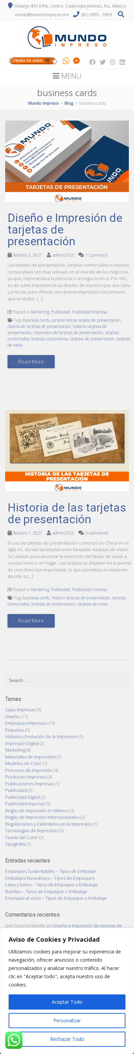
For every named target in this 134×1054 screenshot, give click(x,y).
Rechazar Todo (67, 1039)
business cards (36, 320)
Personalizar (67, 1020)
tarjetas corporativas (49, 339)
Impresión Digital (22, 743)
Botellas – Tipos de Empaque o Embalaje (46, 891)
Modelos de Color (23, 763)
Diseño (12, 716)
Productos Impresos (25, 777)
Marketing (40, 312)
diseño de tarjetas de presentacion (39, 326)
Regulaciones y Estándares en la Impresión (48, 824)
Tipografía (15, 844)
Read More (31, 361)
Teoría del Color (21, 837)
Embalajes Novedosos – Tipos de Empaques (49, 878)
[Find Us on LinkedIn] (120, 62)
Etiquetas (14, 730)
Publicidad (60, 312)
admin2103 (63, 255)
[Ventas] (33, 62)
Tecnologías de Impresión (31, 830)
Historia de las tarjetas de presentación (67, 513)
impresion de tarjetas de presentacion (68, 332)
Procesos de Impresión (29, 770)
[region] (67, 991)
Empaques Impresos (26, 723)
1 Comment (97, 255)
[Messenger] (76, 62)
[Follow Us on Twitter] (101, 62)
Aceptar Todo (67, 1002)
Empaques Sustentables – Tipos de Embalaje (50, 871)
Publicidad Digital (22, 797)
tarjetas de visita (93, 604)
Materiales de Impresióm (30, 757)
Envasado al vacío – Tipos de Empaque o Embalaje (56, 898)
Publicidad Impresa (89, 312)
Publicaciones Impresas (29, 784)
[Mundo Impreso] (67, 53)
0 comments (97, 533)
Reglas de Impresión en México (37, 810)
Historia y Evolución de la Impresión (41, 736)
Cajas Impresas (20, 709)
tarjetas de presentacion (92, 339)
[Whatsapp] (66, 62)
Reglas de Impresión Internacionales (42, 817)
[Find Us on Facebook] (90, 62)
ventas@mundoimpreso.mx (42, 15)
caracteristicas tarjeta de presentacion (86, 320)
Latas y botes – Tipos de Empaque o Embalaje (51, 884)
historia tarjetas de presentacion (81, 598)
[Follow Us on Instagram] (110, 62)
